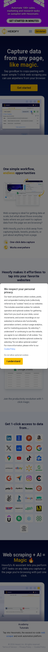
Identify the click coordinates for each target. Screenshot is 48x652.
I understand (13, 361)
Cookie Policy (9, 349)
